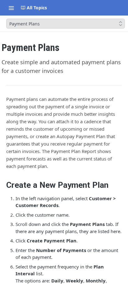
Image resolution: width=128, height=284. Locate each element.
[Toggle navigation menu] (11, 8)
